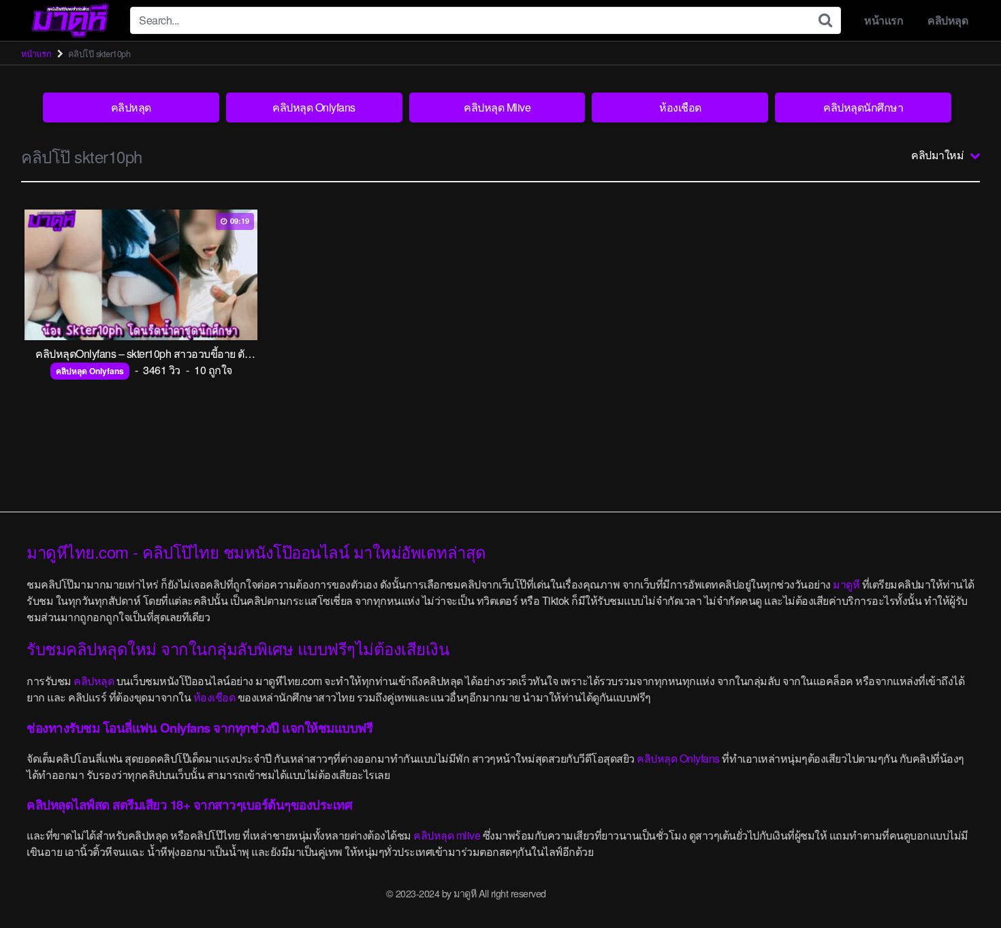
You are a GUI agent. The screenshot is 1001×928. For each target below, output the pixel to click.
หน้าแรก (883, 20)
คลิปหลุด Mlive (497, 107)
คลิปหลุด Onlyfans (313, 107)
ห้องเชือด (680, 107)
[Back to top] (963, 884)
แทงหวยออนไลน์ (581, 893)
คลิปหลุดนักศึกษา (863, 107)
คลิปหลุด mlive (446, 835)
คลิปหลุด (947, 20)
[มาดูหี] (70, 20)
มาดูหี (846, 584)
